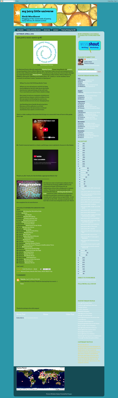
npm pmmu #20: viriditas (88, 204)
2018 (81, 161)
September (84, 175)
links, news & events (33, 30)
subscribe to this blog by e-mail (87, 280)
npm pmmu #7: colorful (88, 228)
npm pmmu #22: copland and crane (91, 200)
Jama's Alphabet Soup (89, 114)
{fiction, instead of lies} (91, 85)
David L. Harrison (83, 309)
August (83, 177)
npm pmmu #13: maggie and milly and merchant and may (91, 215)
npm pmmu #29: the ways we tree (90, 191)
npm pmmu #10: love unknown (90, 224)
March (83, 250)
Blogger (69, 394)
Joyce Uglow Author (89, 123)
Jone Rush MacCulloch (90, 119)
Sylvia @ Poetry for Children (86, 334)
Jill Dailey (85, 83)
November (84, 170)
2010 (81, 269)
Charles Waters (82, 307)
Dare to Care (88, 97)
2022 (81, 152)
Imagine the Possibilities (91, 115)
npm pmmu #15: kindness (88, 212)
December (84, 168)
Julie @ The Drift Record (85, 315)
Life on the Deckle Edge (91, 126)
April (82, 186)
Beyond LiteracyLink (90, 106)
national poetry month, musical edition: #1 (90, 247)
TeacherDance (88, 105)
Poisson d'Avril (37, 74)
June (82, 181)
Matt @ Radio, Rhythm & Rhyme (87, 327)
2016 (81, 166)
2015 (81, 258)
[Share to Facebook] (48, 269)
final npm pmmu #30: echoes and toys (90, 188)
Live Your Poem (88, 132)
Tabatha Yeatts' (47, 69)
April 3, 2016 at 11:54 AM (33, 279)
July (82, 179)
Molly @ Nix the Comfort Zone (87, 329)
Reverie (87, 103)
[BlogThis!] (45, 269)
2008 (81, 273)
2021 (81, 155)
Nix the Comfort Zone (90, 95)
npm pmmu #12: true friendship (90, 218)
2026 (81, 143)
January (83, 255)
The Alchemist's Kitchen (46, 65)
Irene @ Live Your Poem (85, 313)
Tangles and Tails (90, 117)
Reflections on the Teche (93, 112)
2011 (81, 267)
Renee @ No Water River (85, 332)
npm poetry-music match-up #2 (90, 244)
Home (45, 314)
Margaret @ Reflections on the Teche (88, 323)
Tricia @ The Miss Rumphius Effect (88, 338)
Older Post (70, 314)
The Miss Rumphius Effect (92, 108)
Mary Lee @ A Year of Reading (86, 325)
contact (55, 30)
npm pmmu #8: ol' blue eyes (89, 226)
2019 (81, 159)
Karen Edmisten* (89, 134)
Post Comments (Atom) (31, 318)
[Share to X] (47, 269)
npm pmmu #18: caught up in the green (90, 207)
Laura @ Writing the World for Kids (88, 317)
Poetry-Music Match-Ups (45, 271)
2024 (81, 148)
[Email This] (44, 269)
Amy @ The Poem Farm (85, 303)
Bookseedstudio (87, 81)
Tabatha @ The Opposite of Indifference (89, 336)
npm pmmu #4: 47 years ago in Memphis (90, 237)
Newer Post (20, 314)
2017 (81, 164)
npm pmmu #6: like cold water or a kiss (91, 231)
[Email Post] (41, 269)
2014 (81, 260)
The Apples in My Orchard (92, 125)
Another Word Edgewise (91, 136)
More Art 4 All (89, 80)
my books (20, 30)
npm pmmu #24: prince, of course (90, 197)
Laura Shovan (82, 319)
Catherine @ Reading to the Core (87, 305)
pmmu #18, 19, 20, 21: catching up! (90, 202)
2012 (81, 264)
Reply (22, 283)
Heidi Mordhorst (91, 59)
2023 (81, 150)
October (83, 172)
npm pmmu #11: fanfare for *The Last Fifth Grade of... (90, 221)
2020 (81, 157)
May (82, 184)
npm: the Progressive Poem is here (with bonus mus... (91, 194)
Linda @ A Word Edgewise (85, 321)
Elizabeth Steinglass (83, 311)
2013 (81, 262)
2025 (81, 146)
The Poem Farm (88, 137)
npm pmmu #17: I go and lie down (90, 210)
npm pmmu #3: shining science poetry (90, 241)
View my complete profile (91, 65)
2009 (81, 271)
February (84, 253)
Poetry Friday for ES (68, 30)
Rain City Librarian (89, 128)
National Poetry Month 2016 (29, 271)
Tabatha (23, 279)
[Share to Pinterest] (50, 269)
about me (47, 30)
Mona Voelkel (88, 99)
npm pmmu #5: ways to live (89, 234)
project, (69, 69)
